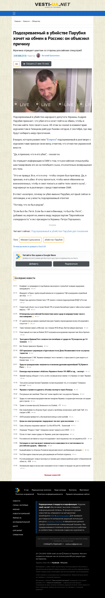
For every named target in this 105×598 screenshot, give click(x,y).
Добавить (33, 264)
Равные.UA (17, 518)
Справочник (18, 535)
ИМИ (52, 516)
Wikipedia (63, 563)
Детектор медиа (62, 516)
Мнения (16, 510)
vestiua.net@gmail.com (73, 544)
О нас (26, 490)
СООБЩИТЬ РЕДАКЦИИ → (54, 544)
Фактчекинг (84, 490)
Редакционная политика (41, 490)
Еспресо (51, 139)
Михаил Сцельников (30, 240)
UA (16, 63)
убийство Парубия (53, 240)
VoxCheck (58, 521)
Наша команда (60, 490)
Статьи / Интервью (20, 505)
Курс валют (17, 531)
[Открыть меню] (14, 13)
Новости (16, 501)
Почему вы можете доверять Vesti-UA (29, 246)
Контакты (73, 490)
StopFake (50, 521)
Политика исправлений (24, 494)
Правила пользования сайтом (78, 494)
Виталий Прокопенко (51, 56)
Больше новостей (52, 475)
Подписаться (71, 264)
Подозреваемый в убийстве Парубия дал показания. (59, 231)
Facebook (55, 563)
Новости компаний (21, 514)
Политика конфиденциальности (50, 494)
